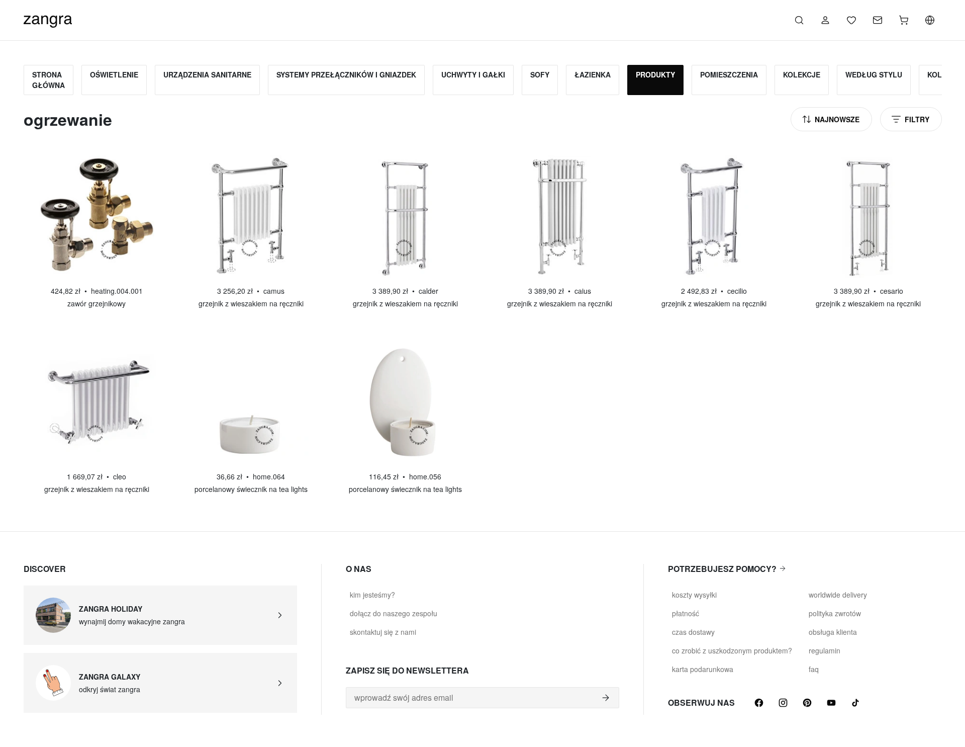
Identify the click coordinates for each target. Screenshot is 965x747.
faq (814, 669)
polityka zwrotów (835, 613)
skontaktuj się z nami (383, 632)
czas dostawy (693, 632)
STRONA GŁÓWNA (48, 79)
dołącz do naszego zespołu (393, 613)
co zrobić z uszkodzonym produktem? (732, 650)
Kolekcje (801, 74)
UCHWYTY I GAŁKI (473, 74)
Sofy (539, 74)
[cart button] (904, 20)
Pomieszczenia (729, 74)
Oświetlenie (114, 74)
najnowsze (837, 119)
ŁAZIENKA (592, 74)
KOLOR (939, 74)
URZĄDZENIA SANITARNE (207, 74)
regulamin (824, 650)
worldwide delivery (838, 595)
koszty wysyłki (694, 595)
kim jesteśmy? (372, 595)
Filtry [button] (917, 119)
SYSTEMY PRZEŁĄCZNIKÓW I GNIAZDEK (346, 74)
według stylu (873, 74)
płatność (685, 613)
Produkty (655, 74)
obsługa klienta (833, 632)
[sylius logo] (48, 19)
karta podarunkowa (702, 669)
